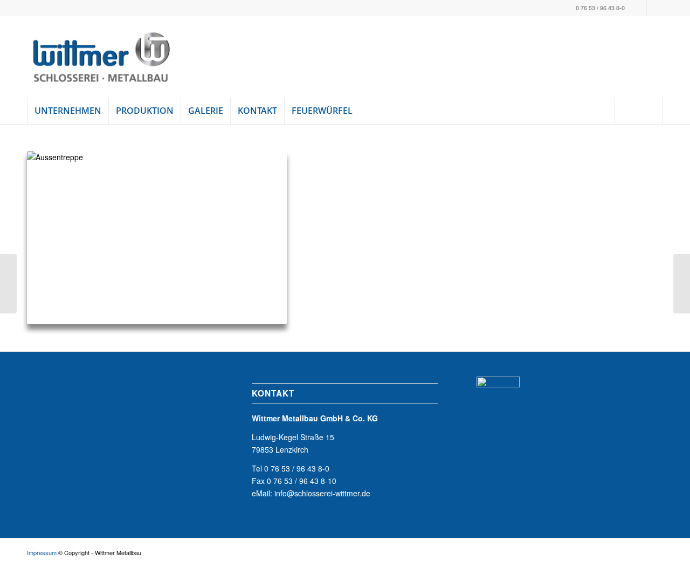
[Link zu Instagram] (655, 8)
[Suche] (639, 110)
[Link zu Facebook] (638, 8)
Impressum (42, 552)
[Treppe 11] (681, 283)
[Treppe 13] (8, 283)
